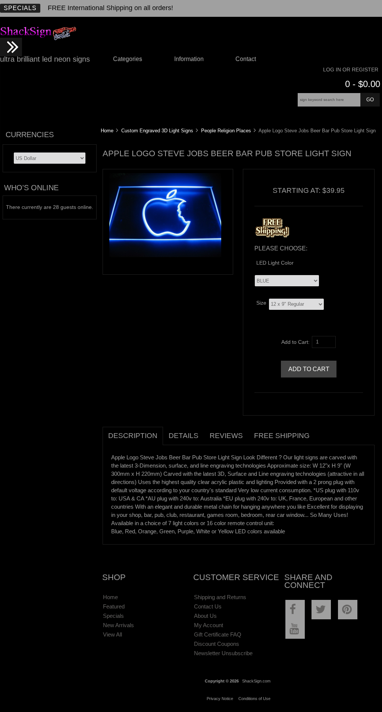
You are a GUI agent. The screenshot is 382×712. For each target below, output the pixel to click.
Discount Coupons (216, 644)
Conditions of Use (254, 698)
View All (112, 634)
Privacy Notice (220, 698)
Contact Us (208, 606)
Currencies (30, 134)
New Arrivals (118, 625)
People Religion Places (226, 130)
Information (189, 59)
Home (107, 130)
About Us (205, 616)
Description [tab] (132, 436)
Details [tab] (183, 436)
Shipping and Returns (220, 597)
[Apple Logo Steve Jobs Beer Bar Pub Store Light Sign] (165, 255)
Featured (114, 606)
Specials (20, 8)
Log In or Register (350, 70)
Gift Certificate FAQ (217, 634)
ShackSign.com (256, 681)
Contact (245, 59)
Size (261, 302)
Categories (127, 59)
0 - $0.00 (362, 84)
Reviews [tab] (226, 436)
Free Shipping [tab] (282, 436)
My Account (208, 625)
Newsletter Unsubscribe (223, 653)
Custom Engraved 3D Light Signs (157, 130)
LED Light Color (275, 263)
